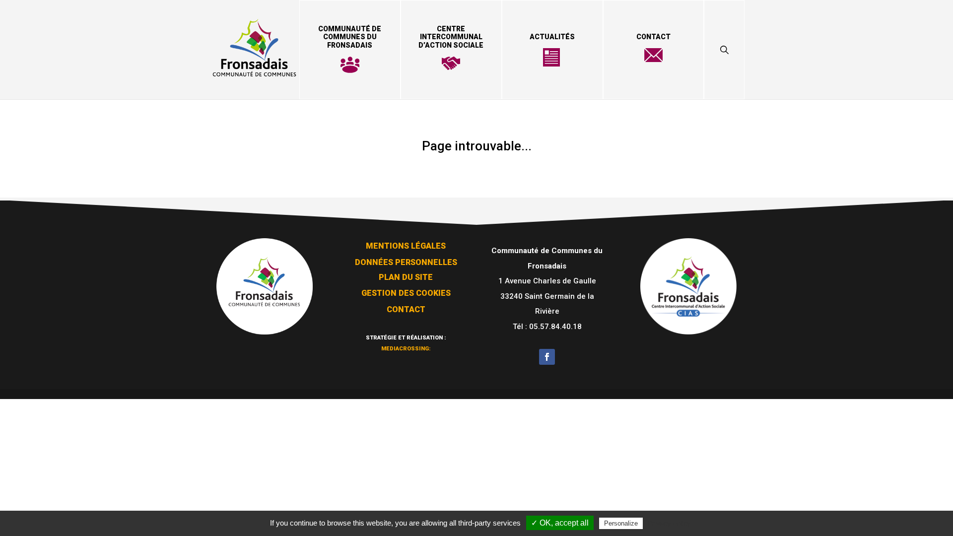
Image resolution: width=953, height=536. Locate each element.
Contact (653, 37)
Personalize (621, 523)
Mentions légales (406, 246)
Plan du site (406, 277)
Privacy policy (669, 523)
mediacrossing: (406, 348)
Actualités (552, 37)
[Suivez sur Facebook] (547, 357)
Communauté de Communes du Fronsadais (349, 37)
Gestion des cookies (406, 293)
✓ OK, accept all (560, 523)
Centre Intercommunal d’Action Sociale (450, 37)
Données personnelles (406, 262)
